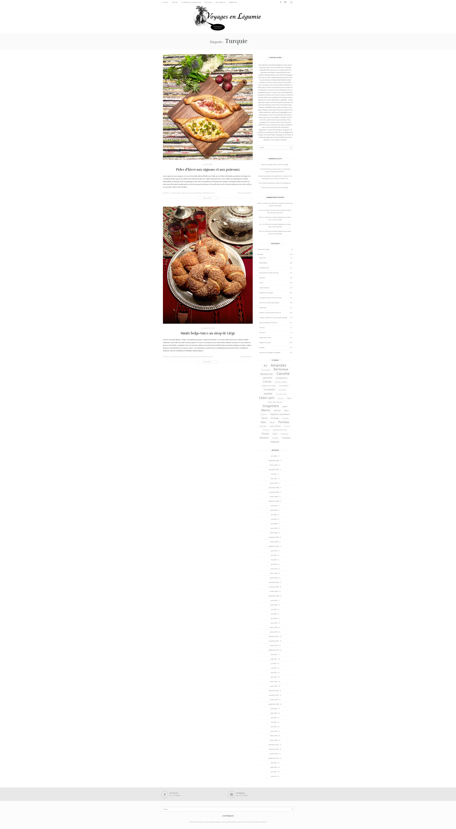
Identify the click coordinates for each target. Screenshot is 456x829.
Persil (272, 422)
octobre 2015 (274, 754)
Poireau (283, 422)
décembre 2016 (274, 690)
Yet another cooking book (191, 2)
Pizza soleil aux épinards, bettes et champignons (275, 183)
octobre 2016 (274, 699)
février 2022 (274, 465)
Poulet (265, 433)
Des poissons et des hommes (269, 273)
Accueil (165, 2)
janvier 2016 (274, 740)
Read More (207, 198)
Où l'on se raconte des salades (269, 303)
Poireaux (263, 426)
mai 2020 (274, 519)
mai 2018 (274, 614)
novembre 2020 (274, 492)
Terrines (262, 327)
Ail (265, 365)
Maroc (265, 410)
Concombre (283, 386)
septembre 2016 (273, 704)
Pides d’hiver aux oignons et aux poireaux (208, 169)
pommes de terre (280, 430)
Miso (286, 410)
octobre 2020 (274, 496)
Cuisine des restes (263, 249)
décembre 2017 (274, 636)
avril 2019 (274, 564)
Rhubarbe (284, 434)
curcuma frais (281, 394)
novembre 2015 (274, 749)
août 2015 (274, 763)
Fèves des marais (275, 402)
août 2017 (274, 654)
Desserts (262, 278)
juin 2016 (274, 717)
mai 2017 (274, 668)
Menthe (277, 410)
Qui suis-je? (208, 2)
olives (264, 418)
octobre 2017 (274, 645)
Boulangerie (177, 193)
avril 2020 (274, 524)
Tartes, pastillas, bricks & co (268, 322)
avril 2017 (274, 672)
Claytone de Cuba (269, 386)
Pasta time (262, 308)
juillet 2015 (273, 767)
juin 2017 (274, 663)
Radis (275, 434)
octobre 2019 (274, 542)
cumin (268, 393)
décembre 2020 (274, 487)
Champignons (281, 378)
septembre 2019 (273, 546)
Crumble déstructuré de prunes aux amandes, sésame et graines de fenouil (275, 170)
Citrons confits (281, 382)
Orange (275, 418)
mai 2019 (274, 560)
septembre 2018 (273, 596)
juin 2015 (273, 772)
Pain (263, 422)
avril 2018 (274, 618)
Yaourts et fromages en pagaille (269, 352)
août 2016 (274, 708)
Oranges (285, 418)
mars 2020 (273, 528)
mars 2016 (273, 731)
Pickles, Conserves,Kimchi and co (270, 312)
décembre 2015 (274, 745)
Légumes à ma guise (189, 193)
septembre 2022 (273, 460)
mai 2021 (274, 474)
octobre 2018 (274, 591)
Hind (167, 193)
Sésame (264, 437)
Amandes (278, 365)
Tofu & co (262, 332)
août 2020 (274, 505)
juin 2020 (274, 515)
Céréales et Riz (264, 268)
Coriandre (269, 389)
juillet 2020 (273, 510)
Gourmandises (264, 288)
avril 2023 (274, 456)
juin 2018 (274, 609)
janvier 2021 (274, 483)
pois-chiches (275, 426)
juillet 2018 (273, 605)
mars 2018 (273, 623)
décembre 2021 (274, 469)
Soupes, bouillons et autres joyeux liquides (273, 317)
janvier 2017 (274, 686)
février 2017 (274, 681)
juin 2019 (274, 555)
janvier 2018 (274, 632)
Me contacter (220, 2)
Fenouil (281, 398)
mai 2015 (274, 776)
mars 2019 (273, 569)
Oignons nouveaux (279, 414)
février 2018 (274, 627)
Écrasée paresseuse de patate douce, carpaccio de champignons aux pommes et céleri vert (275, 177)
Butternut (266, 374)
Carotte (283, 373)
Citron (267, 381)
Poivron (287, 426)
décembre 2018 (274, 582)
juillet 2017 (273, 659)
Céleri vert (266, 397)
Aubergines (266, 370)
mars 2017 (273, 677)
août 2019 (274, 551)
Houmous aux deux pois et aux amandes (274, 187)
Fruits (261, 283)
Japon (285, 406)
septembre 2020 (273, 501)
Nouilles (264, 414)
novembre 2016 (274, 695)
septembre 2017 (273, 650)
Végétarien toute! (209, 193)
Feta (289, 398)
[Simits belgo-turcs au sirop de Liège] (208, 265)
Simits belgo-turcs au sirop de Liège (207, 333)
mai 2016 (274, 722)
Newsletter (233, 2)
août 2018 (274, 600)
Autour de (262, 258)
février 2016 (274, 736)
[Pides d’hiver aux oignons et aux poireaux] (208, 107)
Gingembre (270, 405)
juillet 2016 (273, 713)
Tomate (275, 438)
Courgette (282, 390)
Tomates (286, 437)
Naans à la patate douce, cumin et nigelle (274, 164)
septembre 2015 (273, 758)
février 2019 (274, 573)
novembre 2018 (274, 587)
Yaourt (275, 441)
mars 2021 (273, 478)
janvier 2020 (274, 533)
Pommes (266, 430)
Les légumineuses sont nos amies (270, 298)
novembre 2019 (274, 537)
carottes (267, 377)
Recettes (175, 2)
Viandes (262, 347)
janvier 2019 (274, 578)
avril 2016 (274, 727)
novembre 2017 (274, 641)
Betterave (281, 369)
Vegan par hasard (194, 357)
